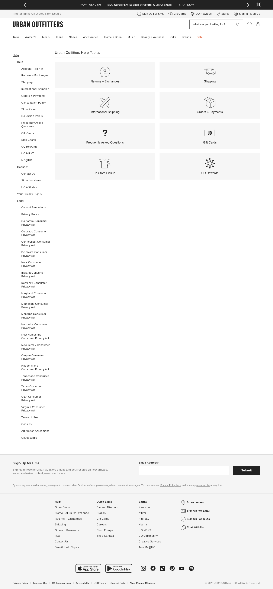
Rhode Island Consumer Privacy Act (35, 367)
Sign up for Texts (198, 519)
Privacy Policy (30, 214)
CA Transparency (61, 583)
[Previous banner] (25, 5)
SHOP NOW (186, 4)
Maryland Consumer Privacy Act (34, 295)
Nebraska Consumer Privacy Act (34, 326)
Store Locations (31, 180)
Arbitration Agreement (35, 431)
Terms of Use (29, 417)
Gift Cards (27, 133)
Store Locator (196, 502)
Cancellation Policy (33, 102)
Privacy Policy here (170, 485)
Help (16, 55)
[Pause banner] (258, 5)
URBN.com (100, 583)
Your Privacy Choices (142, 583)
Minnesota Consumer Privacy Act (34, 305)
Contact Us (28, 173)
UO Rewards (29, 146)
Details (56, 13)
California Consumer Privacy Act (34, 223)
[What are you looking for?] (238, 24)
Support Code (117, 583)
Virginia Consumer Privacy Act (33, 409)
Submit (246, 470)
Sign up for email (198, 510)
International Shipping (35, 89)
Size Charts (28, 139)
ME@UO (26, 160)
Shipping (27, 82)
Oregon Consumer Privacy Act (33, 357)
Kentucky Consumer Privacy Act (34, 285)
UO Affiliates (29, 187)
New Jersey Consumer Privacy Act (35, 347)
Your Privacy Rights (29, 194)
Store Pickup (29, 109)
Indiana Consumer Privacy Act (33, 274)
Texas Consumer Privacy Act (31, 388)
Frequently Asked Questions (32, 124)
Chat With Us (195, 527)
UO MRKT (27, 153)
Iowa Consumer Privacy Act (31, 264)
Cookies (26, 424)
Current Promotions (33, 207)
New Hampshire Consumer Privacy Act (35, 336)
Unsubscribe (34, 438)
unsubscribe (203, 485)
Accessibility (82, 583)
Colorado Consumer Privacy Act (34, 233)
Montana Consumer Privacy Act (33, 316)
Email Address (148, 462)
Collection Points (32, 116)
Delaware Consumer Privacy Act (34, 254)
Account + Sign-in (32, 68)
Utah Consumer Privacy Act (31, 398)
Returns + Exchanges (34, 75)
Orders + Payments (33, 95)
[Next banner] (248, 5)
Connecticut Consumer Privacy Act (35, 243)
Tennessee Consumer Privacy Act (35, 378)
